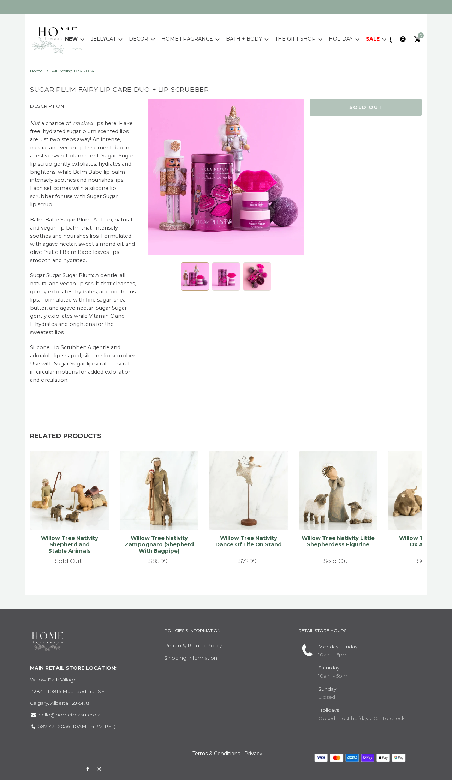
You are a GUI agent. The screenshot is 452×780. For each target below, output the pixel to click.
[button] (195, 276)
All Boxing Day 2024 (73, 70)
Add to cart (155, 513)
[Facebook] (87, 769)
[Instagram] (98, 769)
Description (47, 106)
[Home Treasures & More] (58, 38)
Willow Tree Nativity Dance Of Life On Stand (248, 541)
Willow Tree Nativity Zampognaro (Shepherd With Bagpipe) (159, 544)
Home (36, 70)
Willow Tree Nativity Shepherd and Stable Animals (69, 544)
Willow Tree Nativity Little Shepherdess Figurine (338, 541)
